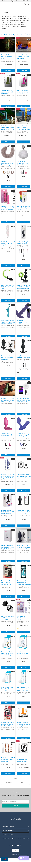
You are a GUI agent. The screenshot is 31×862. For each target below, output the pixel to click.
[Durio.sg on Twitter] (18, 845)
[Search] (25, 4)
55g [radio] (20, 369)
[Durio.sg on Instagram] (15, 845)
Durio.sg (17, 854)
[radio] (4, 172)
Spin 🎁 (4, 859)
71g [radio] (23, 369)
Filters (21, 34)
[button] (27, 34)
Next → (23, 782)
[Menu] (1, 4)
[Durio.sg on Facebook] (12, 845)
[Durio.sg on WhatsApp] (21, 845)
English (14, 850)
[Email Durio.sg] (10, 845)
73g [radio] (27, 369)
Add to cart (8, 70)
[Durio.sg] (15, 4)
